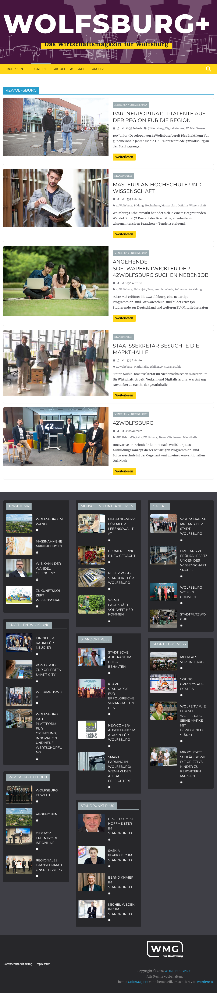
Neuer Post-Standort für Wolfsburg (121, 578)
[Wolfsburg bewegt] (19, 795)
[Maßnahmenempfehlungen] (19, 546)
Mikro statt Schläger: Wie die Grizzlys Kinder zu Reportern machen (193, 764)
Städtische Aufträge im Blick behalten (119, 659)
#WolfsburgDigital (128, 437)
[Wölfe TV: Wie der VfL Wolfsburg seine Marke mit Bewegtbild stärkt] (163, 723)
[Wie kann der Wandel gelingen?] (19, 571)
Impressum (43, 964)
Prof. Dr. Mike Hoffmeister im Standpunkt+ (121, 826)
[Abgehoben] (19, 817)
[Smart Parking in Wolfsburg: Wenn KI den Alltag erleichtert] (91, 771)
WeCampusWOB (49, 694)
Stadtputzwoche (193, 616)
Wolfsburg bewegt (47, 792)
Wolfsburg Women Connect (191, 592)
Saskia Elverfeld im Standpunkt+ (120, 855)
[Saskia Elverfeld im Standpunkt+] (91, 858)
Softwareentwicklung (188, 289)
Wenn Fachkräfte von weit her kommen (120, 607)
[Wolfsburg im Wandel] (19, 524)
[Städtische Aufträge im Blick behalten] (91, 662)
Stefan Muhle (172, 366)
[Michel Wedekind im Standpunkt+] (91, 912)
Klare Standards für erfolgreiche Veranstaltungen (121, 696)
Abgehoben (46, 814)
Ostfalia (183, 205)
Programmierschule (160, 289)
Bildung (139, 205)
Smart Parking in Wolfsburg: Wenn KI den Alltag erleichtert (119, 769)
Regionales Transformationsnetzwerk (49, 865)
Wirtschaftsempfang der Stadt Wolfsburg (193, 526)
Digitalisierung (174, 128)
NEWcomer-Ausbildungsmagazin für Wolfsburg (121, 732)
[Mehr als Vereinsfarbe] (163, 662)
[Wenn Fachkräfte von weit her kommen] (91, 610)
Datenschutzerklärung (17, 964)
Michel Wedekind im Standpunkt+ (121, 909)
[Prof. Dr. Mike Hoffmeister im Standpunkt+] (91, 828)
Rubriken (15, 69)
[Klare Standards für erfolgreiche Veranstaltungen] (91, 698)
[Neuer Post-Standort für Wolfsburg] (91, 580)
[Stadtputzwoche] (163, 619)
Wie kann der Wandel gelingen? (48, 568)
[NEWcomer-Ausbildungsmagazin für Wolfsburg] (91, 735)
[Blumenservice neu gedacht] (91, 556)
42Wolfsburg (155, 128)
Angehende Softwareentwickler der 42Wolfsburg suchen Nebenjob (161, 268)
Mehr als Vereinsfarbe (193, 659)
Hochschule (152, 205)
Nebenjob (140, 289)
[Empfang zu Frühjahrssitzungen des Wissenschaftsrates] (163, 563)
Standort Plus (123, 175)
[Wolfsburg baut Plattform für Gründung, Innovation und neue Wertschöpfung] (19, 735)
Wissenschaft (197, 205)
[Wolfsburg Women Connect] (163, 595)
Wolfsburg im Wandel (49, 521)
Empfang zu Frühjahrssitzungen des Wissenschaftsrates (193, 560)
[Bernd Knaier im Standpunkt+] (91, 885)
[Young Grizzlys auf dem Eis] (163, 686)
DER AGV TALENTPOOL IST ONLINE (47, 838)
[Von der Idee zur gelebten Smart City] (19, 672)
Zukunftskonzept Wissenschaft (49, 595)
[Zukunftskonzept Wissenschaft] (19, 598)
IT (187, 128)
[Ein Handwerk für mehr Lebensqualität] (91, 529)
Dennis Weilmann (170, 437)
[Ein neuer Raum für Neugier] (19, 645)
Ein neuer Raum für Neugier (45, 643)
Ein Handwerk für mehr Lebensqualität (121, 526)
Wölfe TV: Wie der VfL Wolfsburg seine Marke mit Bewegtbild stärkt (193, 720)
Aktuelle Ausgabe (69, 69)
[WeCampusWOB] (19, 697)
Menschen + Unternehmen (130, 104)
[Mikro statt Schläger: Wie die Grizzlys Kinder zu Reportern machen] (163, 766)
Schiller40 (156, 366)
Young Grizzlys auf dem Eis (192, 684)
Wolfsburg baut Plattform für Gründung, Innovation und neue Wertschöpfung (49, 733)
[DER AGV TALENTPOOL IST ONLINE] (19, 840)
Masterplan (168, 205)
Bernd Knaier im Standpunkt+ (121, 882)
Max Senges (197, 128)
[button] (25, 69)
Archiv (98, 69)
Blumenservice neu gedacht (121, 553)
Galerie (40, 69)
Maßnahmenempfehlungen (49, 543)
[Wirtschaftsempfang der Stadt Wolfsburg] (163, 529)
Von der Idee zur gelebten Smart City (48, 670)
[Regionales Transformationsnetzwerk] (19, 868)
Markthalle (141, 366)
